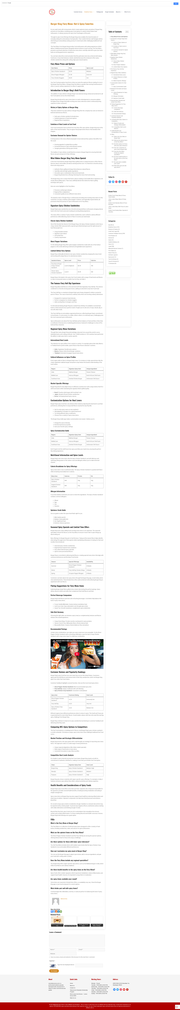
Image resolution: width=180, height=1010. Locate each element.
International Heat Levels (119, 75)
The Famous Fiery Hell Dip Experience (117, 69)
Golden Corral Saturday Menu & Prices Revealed (117, 203)
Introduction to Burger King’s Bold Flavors (119, 39)
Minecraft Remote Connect (115, 248)
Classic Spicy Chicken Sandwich (118, 61)
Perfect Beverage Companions (118, 108)
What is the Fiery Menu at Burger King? (120, 137)
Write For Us (127, 12)
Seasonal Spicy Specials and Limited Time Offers (118, 101)
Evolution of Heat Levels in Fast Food (119, 47)
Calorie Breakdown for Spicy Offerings (120, 93)
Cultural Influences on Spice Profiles (120, 77)
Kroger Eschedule (109, 12)
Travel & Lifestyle (112, 261)
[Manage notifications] (177, 1007)
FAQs (113, 134)
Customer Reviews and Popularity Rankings (117, 116)
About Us (118, 12)
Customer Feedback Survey (115, 233)
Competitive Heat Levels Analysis (120, 127)
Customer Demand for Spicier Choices (120, 50)
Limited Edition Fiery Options (120, 67)
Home (71, 983)
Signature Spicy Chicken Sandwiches (116, 58)
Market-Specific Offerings (119, 81)
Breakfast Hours (88, 12)
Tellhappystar (99, 12)
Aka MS (110, 225)
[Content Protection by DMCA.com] (111, 274)
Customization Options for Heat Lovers (118, 83)
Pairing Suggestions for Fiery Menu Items (119, 105)
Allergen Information (118, 96)
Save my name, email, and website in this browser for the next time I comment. (73, 957)
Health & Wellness (112, 242)
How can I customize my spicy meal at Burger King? (120, 148)
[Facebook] (52, 911)
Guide (109, 240)
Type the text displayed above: (65, 965)
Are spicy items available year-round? (120, 162)
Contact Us (72, 988)
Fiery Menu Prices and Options (119, 36)
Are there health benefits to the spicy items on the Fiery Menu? (120, 158)
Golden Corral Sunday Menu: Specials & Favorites (118, 211)
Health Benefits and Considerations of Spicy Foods (119, 131)
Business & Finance (113, 229)
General (110, 238)
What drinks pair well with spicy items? (120, 166)
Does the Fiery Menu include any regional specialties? (119, 153)
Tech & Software (112, 259)
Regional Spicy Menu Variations (118, 73)
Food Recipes (111, 236)
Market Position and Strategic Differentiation (120, 124)
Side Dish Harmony (118, 111)
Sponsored (111, 257)
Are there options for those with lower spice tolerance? (120, 144)
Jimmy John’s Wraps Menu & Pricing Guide (117, 200)
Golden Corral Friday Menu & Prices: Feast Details (117, 196)
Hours (109, 244)
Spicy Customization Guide (119, 86)
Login (109, 246)
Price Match (111, 251)
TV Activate (111, 263)
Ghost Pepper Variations (119, 65)
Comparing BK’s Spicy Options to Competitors (119, 120)
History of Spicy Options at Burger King (119, 43)
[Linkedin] (58, 911)
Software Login (112, 255)
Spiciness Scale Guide (118, 98)
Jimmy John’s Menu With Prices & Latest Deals (118, 207)
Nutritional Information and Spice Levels (119, 89)
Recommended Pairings (120, 114)
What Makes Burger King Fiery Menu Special (118, 54)
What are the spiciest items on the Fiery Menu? (120, 141)
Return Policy (111, 253)
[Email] (61, 911)
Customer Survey (78, 12)
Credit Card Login (112, 231)
